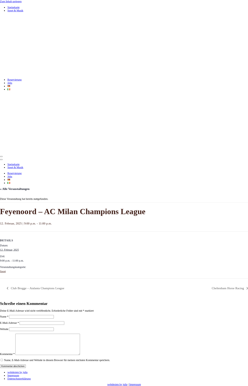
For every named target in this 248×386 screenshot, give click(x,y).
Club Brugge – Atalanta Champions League (37, 288)
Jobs (9, 82)
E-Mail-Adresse (9, 322)
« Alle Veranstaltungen (15, 189)
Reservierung (14, 79)
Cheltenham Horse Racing (228, 288)
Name (4, 316)
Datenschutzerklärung (19, 378)
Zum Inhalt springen (11, 1)
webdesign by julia (17, 372)
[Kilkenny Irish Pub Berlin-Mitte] (124, 45)
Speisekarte (13, 7)
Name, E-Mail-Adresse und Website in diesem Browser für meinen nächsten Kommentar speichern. (57, 360)
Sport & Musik (15, 10)
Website (4, 329)
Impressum (13, 375)
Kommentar (7, 354)
